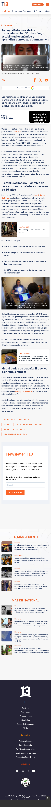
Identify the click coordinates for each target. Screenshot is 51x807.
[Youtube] (33, 771)
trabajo (7, 425)
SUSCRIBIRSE (15, 492)
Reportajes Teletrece (21, 11)
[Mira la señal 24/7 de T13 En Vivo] (38, 4)
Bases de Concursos (25, 724)
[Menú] (47, 4)
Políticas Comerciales (25, 749)
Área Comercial (25, 745)
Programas (25, 712)
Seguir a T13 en (23, 88)
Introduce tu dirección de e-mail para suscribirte (23, 478)
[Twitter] (22, 771)
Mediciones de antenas (25, 753)
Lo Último (5, 11)
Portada (25, 708)
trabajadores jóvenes (29, 425)
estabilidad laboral (14, 434)
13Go (25, 728)
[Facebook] (28, 771)
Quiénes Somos (25, 741)
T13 (3, 80)
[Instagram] (17, 771)
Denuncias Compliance (25, 757)
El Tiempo (38, 11)
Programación (26, 716)
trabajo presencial (24, 391)
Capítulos (25, 720)
